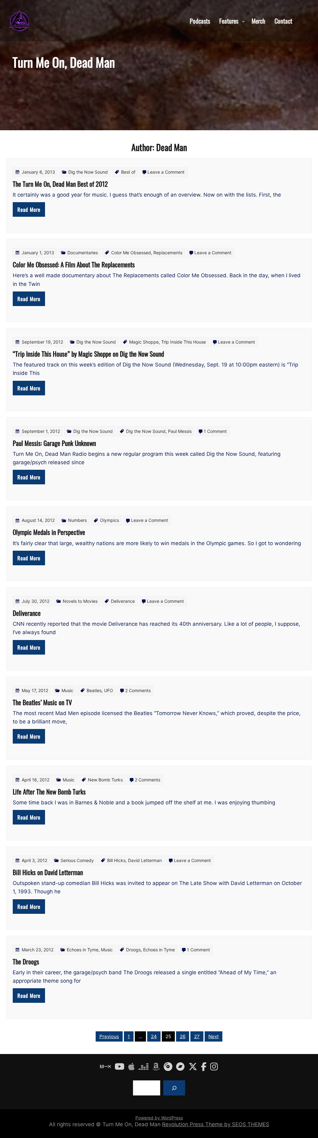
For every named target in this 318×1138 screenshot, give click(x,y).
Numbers (77, 520)
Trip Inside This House (183, 342)
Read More (28, 209)
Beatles (94, 690)
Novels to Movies (80, 601)
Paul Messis (180, 431)
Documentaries (82, 252)
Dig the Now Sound (88, 172)
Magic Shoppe (144, 342)
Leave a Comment (166, 172)
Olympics (109, 520)
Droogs (133, 949)
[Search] (174, 1088)
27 (197, 1036)
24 (154, 1036)
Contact (283, 20)
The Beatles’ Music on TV (42, 702)
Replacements (167, 252)
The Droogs (26, 961)
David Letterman (145, 860)
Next (213, 1036)
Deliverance (123, 601)
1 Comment (215, 431)
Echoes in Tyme (82, 949)
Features (228, 20)
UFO (108, 690)
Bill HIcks (116, 860)
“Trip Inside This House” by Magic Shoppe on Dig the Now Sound (88, 353)
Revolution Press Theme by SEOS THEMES (215, 1124)
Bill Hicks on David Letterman (48, 872)
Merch (258, 20)
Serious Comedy (77, 860)
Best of (128, 172)
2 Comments (138, 690)
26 (182, 1036)
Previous (109, 1036)
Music (67, 690)
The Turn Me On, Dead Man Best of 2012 (60, 184)
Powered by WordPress (159, 1117)
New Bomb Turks (105, 779)
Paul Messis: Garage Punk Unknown (54, 443)
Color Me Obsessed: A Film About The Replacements (74, 264)
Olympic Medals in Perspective (49, 532)
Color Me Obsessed (131, 252)
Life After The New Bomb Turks (49, 791)
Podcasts (200, 20)
